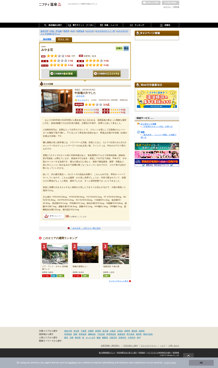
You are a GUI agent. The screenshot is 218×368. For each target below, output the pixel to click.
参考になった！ (56, 216)
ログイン (167, 7)
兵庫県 (91, 331)
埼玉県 (76, 331)
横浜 (66, 337)
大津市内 (131, 337)
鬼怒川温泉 (148, 334)
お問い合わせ (173, 346)
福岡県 (142, 331)
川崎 (71, 337)
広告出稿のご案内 (131, 346)
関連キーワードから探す (50, 341)
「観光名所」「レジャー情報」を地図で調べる (158, 136)
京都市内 (122, 337)
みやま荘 (80, 96)
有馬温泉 (82, 334)
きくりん (81, 100)
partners (72, 362)
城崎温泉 (92, 334)
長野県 (127, 331)
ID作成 (176, 7)
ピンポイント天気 (148, 124)
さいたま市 (90, 337)
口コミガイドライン (149, 346)
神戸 (139, 337)
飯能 (99, 337)
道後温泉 (121, 334)
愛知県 (134, 331)
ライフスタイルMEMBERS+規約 (159, 352)
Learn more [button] (170, 362)
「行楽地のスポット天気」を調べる (157, 126)
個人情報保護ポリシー (107, 352)
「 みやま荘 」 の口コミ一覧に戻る (85, 228)
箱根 (75, 334)
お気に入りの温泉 (151, 3)
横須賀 (78, 337)
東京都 (105, 331)
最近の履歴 (170, 3)
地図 (143, 132)
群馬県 (98, 331)
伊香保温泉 (111, 334)
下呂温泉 (101, 334)
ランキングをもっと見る (118, 281)
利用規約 (142, 352)
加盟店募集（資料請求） (110, 346)
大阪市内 (113, 337)
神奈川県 (68, 331)
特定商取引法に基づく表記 (127, 352)
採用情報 (176, 352)
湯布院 (139, 334)
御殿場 (105, 337)
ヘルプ (162, 346)
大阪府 (113, 331)
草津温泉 (68, 334)
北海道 (120, 331)
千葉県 (83, 331)
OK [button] (201, 362)
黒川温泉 (130, 334)
